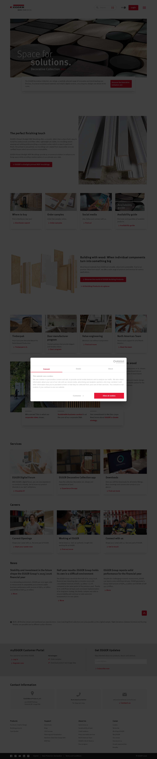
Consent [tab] (46, 369)
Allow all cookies (109, 396)
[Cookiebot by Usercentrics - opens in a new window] (115, 361)
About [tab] (110, 369)
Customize (77, 396)
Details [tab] (78, 369)
